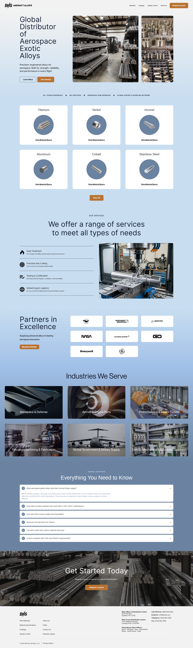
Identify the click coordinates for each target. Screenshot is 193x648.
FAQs (45, 625)
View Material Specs (43, 140)
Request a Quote (96, 587)
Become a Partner (29, 347)
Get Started (46, 79)
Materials (132, 5)
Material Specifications (28, 625)
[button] (96, 488)
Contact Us (47, 629)
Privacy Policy (48, 643)
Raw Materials (132, 10)
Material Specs (132, 14)
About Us (164, 5)
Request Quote (178, 6)
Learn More (28, 79)
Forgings (141, 5)
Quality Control (152, 5)
